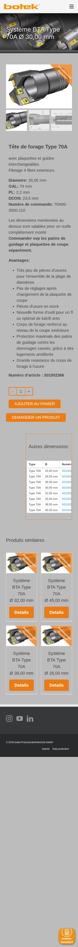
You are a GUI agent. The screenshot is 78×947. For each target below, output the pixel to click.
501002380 (69, 510)
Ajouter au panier (34, 404)
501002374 (69, 498)
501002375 (69, 504)
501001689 (69, 470)
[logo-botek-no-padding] (22, 5)
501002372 (69, 476)
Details (21, 612)
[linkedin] (30, 718)
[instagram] (9, 718)
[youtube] (19, 718)
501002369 (69, 482)
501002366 (69, 487)
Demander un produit (36, 417)
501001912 (69, 493)
